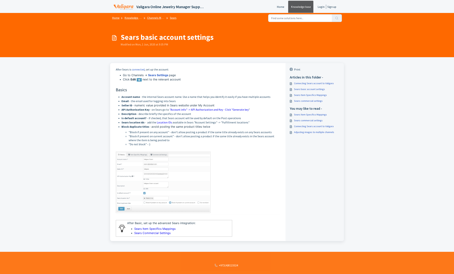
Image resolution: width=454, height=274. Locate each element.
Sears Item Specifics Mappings (155, 228)
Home (280, 7)
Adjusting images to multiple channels (314, 132)
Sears (173, 18)
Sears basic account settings (309, 89)
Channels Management (161, 18)
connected (138, 69)
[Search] (337, 18)
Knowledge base (301, 7)
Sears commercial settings (308, 100)
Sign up (331, 7)
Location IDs (164, 122)
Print (297, 69)
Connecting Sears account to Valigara (314, 83)
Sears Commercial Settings (152, 233)
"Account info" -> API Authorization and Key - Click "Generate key (209, 109)
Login (321, 7)
